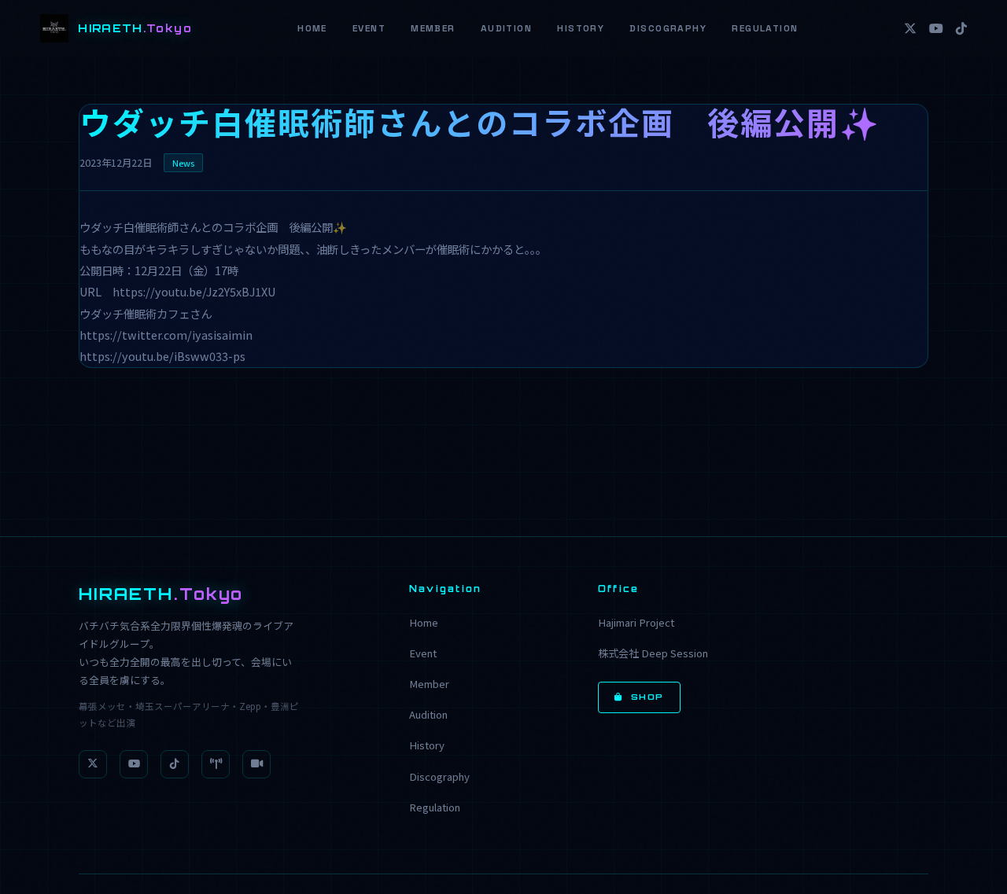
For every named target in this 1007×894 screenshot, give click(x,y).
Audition (507, 28)
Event (368, 28)
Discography (667, 28)
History (580, 28)
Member (433, 28)
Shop (647, 696)
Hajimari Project (636, 622)
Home (312, 28)
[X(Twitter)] (93, 764)
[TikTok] (961, 28)
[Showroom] (215, 764)
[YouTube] (936, 28)
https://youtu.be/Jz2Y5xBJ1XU (194, 291)
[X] (910, 28)
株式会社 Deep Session (653, 653)
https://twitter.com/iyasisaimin (166, 334)
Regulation (765, 28)
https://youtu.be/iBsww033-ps (162, 356)
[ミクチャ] (256, 764)
